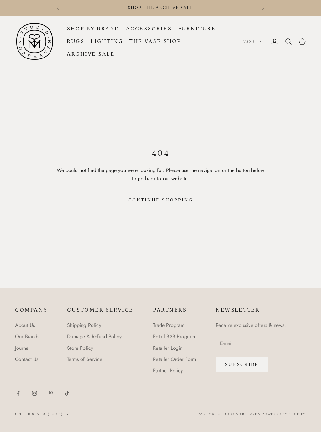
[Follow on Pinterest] (51, 393)
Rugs (75, 41)
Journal (22, 348)
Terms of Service (84, 359)
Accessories (149, 29)
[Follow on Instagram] (34, 393)
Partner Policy (168, 370)
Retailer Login (167, 348)
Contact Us (27, 359)
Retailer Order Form (174, 359)
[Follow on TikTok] (67, 393)
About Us (25, 325)
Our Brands (27, 336)
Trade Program (168, 325)
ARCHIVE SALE (174, 7)
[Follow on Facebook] (18, 393)
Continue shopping (160, 200)
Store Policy (80, 348)
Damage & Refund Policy (94, 336)
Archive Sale (91, 54)
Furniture (197, 29)
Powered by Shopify (284, 414)
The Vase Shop (155, 41)
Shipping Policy (84, 325)
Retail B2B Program (174, 336)
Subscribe (242, 364)
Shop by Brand (93, 29)
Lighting (107, 41)
